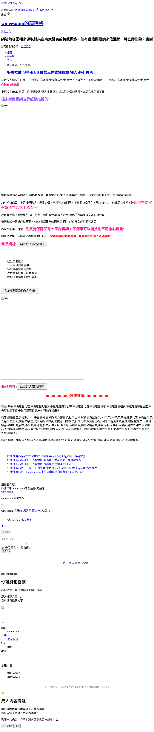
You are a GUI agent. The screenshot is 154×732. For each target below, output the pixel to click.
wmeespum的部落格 (22, 23)
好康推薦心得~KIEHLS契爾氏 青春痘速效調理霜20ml (39, 464)
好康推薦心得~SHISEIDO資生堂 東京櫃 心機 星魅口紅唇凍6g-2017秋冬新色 (52, 468)
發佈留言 (6, 551)
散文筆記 (27, 520)
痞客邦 (27, 510)
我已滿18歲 (7, 726)
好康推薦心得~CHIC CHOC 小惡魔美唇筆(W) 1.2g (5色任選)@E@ (46, 456)
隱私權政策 (94, 687)
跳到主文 (6, 31)
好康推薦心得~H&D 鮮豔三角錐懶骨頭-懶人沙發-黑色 (50, 72)
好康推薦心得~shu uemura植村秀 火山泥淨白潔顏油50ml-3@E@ (45, 471)
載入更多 (6, 532)
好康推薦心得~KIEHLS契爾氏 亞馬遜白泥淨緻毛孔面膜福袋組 (44, 460)
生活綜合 (26, 46)
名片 (9, 59)
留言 (34, 510)
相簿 (9, 52)
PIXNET (54, 687)
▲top (4, 525)
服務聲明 (105, 687)
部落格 (10, 56)
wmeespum (7, 491)
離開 (17, 726)
